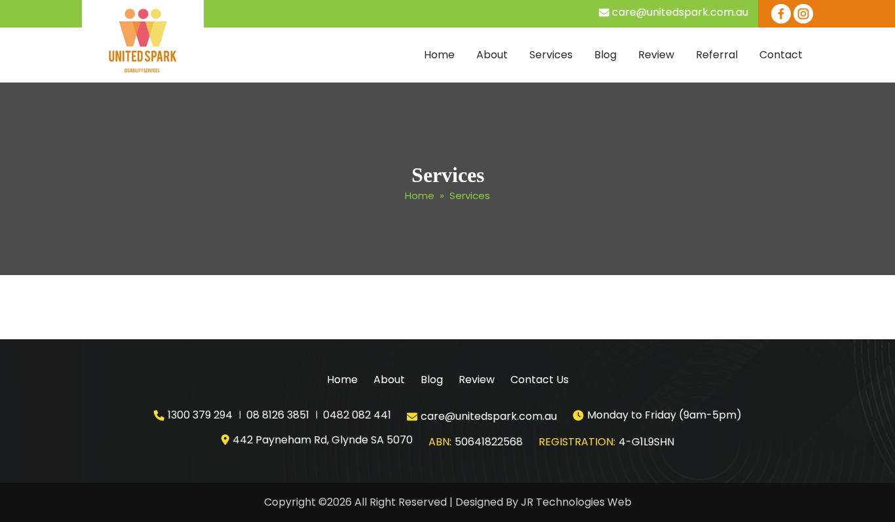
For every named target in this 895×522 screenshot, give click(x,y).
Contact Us (539, 379)
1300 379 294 (200, 414)
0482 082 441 (357, 414)
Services (551, 54)
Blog (605, 54)
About (492, 54)
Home (439, 54)
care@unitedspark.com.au (680, 12)
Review (656, 54)
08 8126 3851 (277, 414)
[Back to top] (872, 499)
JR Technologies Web (576, 502)
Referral (717, 54)
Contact (781, 54)
